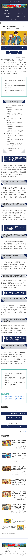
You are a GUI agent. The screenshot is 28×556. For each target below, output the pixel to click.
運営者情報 (7, 551)
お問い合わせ (20, 548)
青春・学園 (5, 406)
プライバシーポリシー (20, 551)
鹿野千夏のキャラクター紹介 (13, 133)
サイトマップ (7, 548)
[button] (18, 52)
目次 (11, 102)
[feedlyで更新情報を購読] (7, 426)
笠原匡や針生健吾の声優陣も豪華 (15, 131)
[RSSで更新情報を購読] (20, 426)
